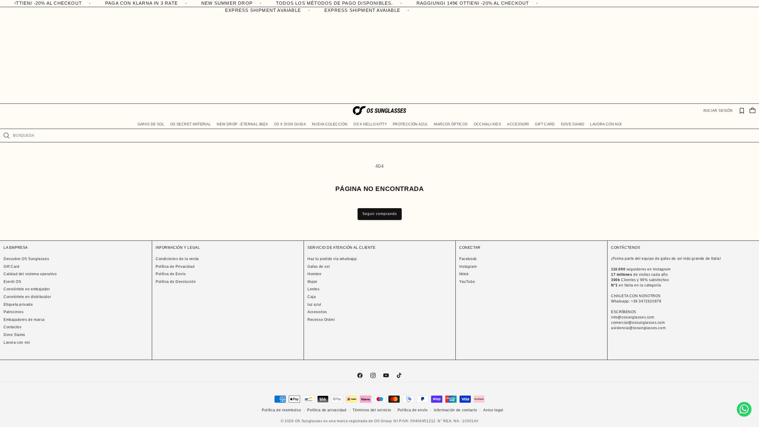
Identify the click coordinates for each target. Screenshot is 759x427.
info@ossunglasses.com (632, 317)
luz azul (314, 304)
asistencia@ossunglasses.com (638, 328)
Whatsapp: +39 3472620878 (636, 301)
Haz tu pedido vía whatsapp (332, 259)
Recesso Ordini (321, 320)
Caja (311, 297)
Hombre (314, 274)
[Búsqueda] (6, 135)
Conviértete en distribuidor (27, 297)
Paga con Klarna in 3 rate (121, 3)
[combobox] (383, 135)
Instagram (468, 267)
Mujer (312, 282)
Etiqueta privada (18, 304)
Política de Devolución (176, 282)
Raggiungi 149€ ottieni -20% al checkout (452, 3)
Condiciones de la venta (177, 259)
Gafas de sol (318, 267)
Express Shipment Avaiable (258, 10)
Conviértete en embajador (27, 289)
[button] (151, 124)
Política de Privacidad (175, 267)
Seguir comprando (379, 214)
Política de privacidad (326, 410)
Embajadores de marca (24, 320)
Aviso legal (493, 410)
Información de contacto (455, 410)
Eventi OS (12, 282)
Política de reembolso (281, 410)
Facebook (468, 259)
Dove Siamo (14, 335)
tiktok (464, 274)
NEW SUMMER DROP (206, 3)
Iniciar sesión (718, 111)
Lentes (313, 289)
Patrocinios (14, 312)
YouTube (467, 282)
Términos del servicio (372, 410)
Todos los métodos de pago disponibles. (314, 3)
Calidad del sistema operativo (30, 274)
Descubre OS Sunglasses (26, 259)
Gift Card (11, 267)
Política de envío (413, 410)
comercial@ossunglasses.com (638, 323)
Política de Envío (171, 274)
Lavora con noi (17, 342)
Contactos (12, 327)
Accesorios (317, 312)
